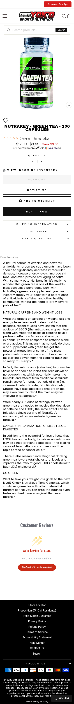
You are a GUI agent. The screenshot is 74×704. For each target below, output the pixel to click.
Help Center (37, 642)
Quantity (37, 155)
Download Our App (57, 4)
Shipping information (37, 224)
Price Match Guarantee (37, 616)
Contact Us (37, 648)
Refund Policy (37, 626)
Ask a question (37, 238)
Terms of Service (37, 632)
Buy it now (37, 211)
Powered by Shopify (37, 701)
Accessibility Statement (37, 637)
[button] (5, 120)
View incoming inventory (32, 170)
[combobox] (37, 29)
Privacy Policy (37, 621)
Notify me (37, 190)
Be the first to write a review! (37, 567)
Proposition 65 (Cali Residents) (37, 610)
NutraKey (9, 257)
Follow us (36, 663)
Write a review (41, 138)
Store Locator (37, 605)
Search (61, 30)
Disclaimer (37, 231)
